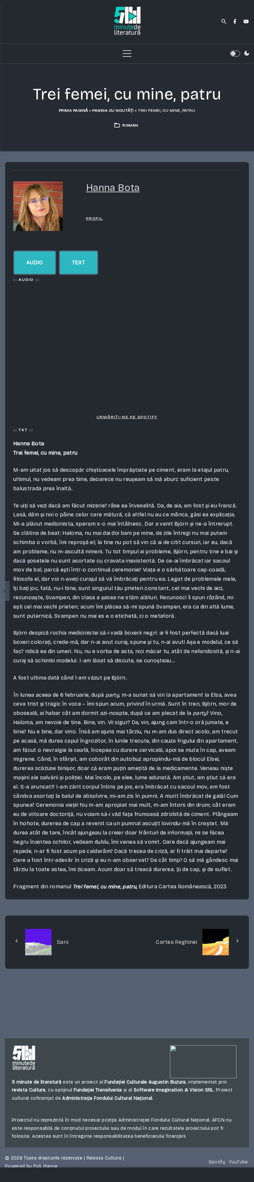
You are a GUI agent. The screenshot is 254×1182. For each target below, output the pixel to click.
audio (34, 262)
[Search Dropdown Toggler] (224, 22)
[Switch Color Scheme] (246, 53)
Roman (130, 125)
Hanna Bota (113, 188)
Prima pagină (73, 110)
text (78, 262)
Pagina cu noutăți (113, 110)
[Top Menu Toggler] (127, 53)
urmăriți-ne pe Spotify (127, 417)
